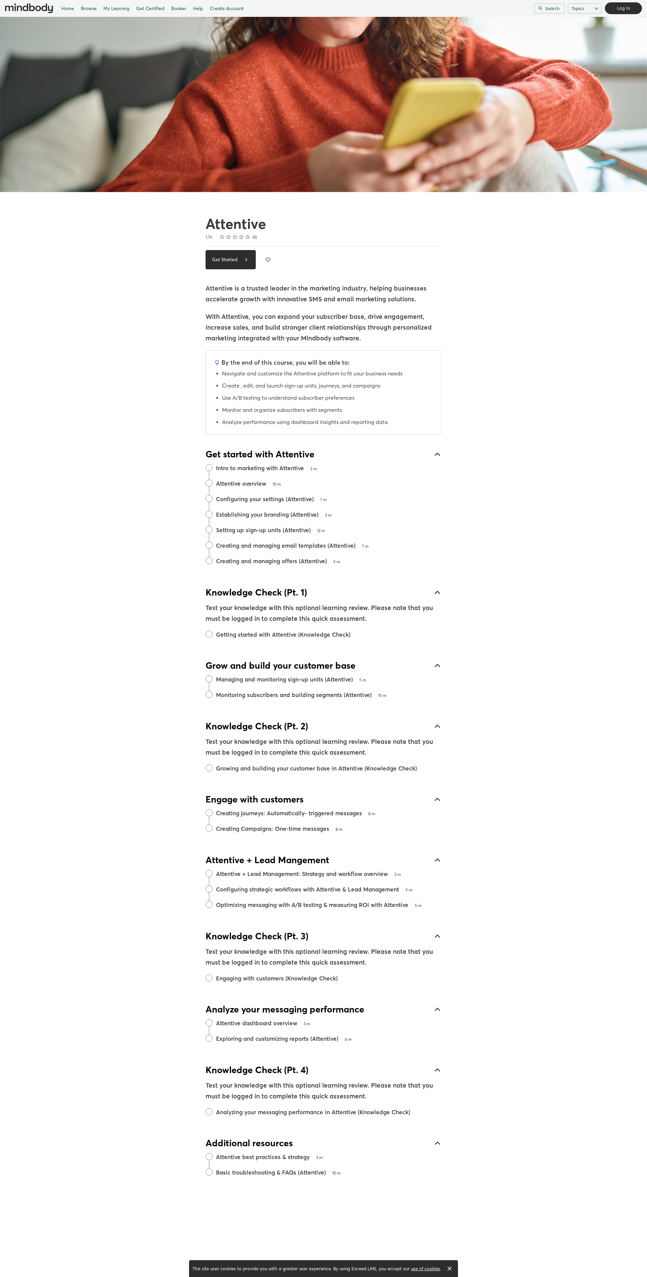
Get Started (225, 259)
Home (67, 8)
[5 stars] (248, 237)
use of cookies (425, 1268)
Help (198, 8)
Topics (578, 8)
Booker (178, 8)
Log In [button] (623, 8)
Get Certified (150, 8)
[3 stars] (235, 237)
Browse (89, 8)
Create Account (227, 8)
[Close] (449, 1269)
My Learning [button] (116, 8)
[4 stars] (241, 237)
